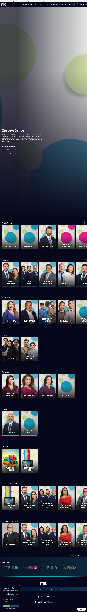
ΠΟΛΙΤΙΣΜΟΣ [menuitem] (61, 4)
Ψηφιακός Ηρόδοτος (55, 589)
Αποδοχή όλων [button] (6, 606)
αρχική (3, 1)
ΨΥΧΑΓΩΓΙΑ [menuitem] (49, 4)
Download (17, 149)
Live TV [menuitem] (82, 4)
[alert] (10, 598)
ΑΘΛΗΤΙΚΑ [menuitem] (55, 4)
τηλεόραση (13, 1)
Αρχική (22, 589)
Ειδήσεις (27, 589)
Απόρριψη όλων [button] (15, 606)
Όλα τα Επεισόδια (8, 153)
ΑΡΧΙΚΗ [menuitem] (25, 4)
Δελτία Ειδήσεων (8, 223)
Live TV (82, 609)
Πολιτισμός (6, 372)
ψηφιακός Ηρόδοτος (32, 1)
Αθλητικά (5, 409)
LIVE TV (6, 562)
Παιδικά (5, 447)
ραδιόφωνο (19, 1)
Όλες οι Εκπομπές (76, 555)
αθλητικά (25, 1)
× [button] (19, 585)
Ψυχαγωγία (6, 298)
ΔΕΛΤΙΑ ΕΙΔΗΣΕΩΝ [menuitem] (38, 4)
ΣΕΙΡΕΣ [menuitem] (44, 4)
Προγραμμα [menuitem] (68, 4)
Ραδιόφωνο (40, 589)
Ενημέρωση (6, 260)
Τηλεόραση (33, 589)
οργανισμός (45, 1)
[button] (3, 599)
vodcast (40, 1)
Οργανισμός (63, 589)
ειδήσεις (8, 1)
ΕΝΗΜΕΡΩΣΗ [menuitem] (30, 4)
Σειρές (4, 335)
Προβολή (7, 149)
